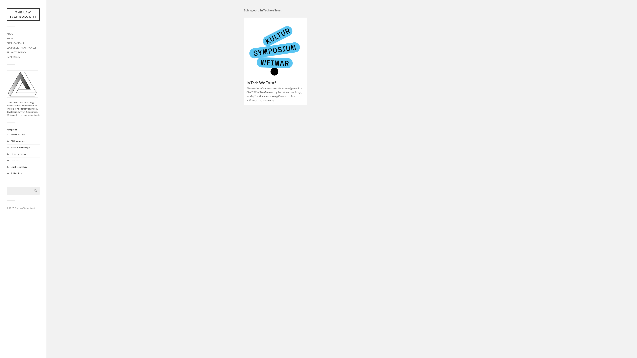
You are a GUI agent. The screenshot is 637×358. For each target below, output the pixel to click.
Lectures (15, 160)
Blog (10, 38)
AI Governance (18, 141)
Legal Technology (19, 167)
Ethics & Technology (20, 147)
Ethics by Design (18, 154)
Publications (15, 43)
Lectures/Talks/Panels (21, 47)
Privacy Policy (17, 52)
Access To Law (18, 134)
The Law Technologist (23, 14)
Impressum (14, 57)
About (11, 33)
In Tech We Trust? (261, 83)
